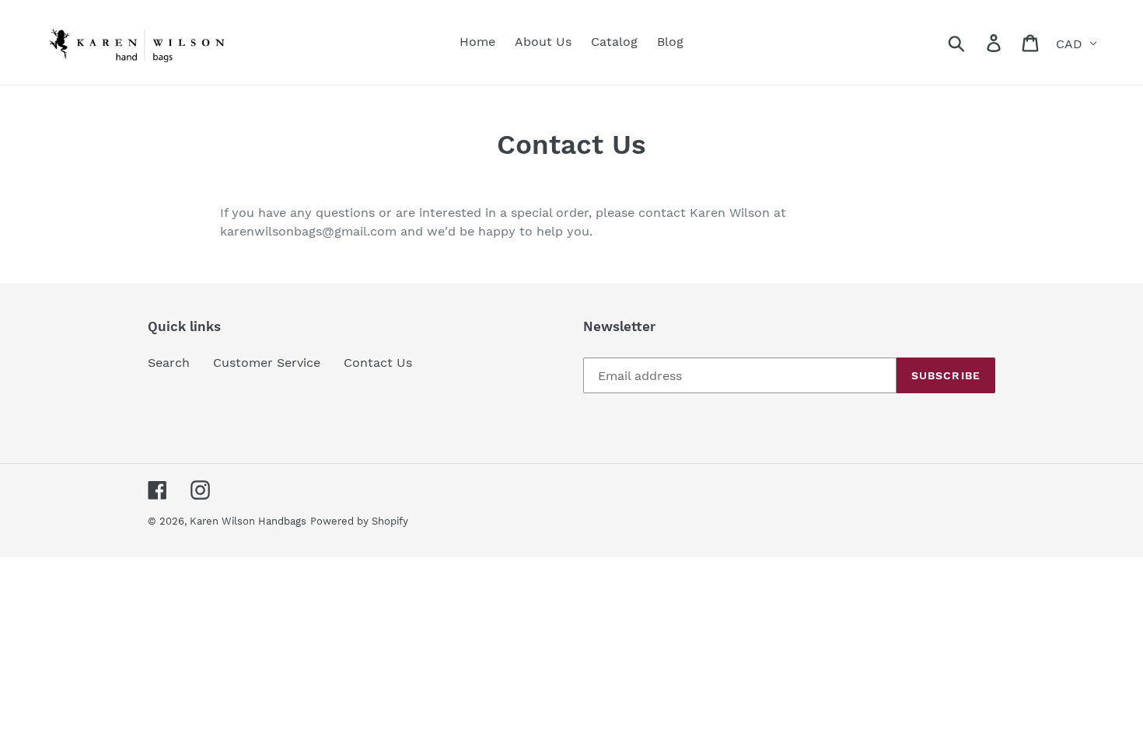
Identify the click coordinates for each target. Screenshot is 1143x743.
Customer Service (266, 362)
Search (169, 362)
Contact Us (378, 362)
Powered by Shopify (359, 521)
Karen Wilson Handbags (248, 521)
